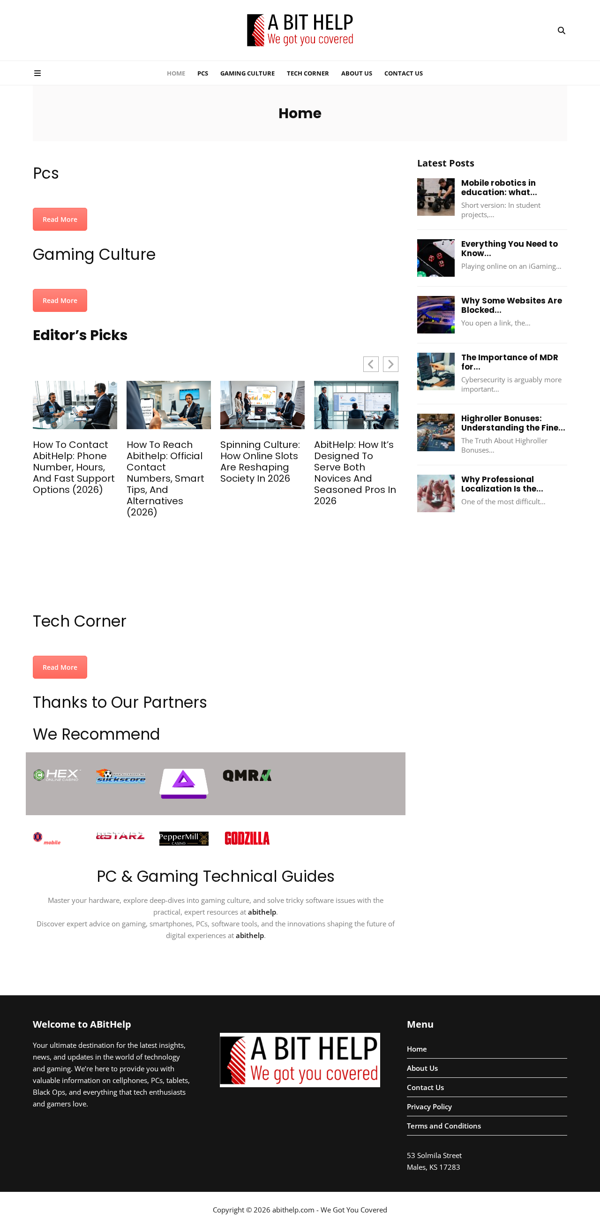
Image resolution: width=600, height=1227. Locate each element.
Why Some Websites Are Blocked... (511, 305)
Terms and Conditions (444, 1125)
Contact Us (403, 73)
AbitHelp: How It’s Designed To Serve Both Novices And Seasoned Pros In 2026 (355, 473)
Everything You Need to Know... (509, 248)
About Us (356, 73)
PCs (202, 73)
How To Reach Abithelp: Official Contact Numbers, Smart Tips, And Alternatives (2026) (165, 478)
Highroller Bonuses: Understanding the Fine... (513, 423)
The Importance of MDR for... (509, 362)
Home (176, 73)
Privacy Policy (429, 1106)
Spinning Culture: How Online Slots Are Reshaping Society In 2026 (260, 461)
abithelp (262, 911)
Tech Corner (308, 73)
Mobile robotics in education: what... (499, 187)
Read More (60, 219)
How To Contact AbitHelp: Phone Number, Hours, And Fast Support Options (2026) (74, 467)
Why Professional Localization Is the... (502, 484)
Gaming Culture (247, 73)
